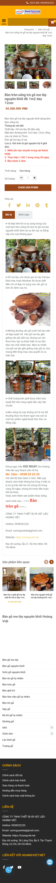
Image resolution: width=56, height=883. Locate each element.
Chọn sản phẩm (28, 187)
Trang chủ (30, 29)
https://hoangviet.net (27, 537)
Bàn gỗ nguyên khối (13, 666)
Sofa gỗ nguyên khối (13, 672)
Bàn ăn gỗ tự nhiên (12, 678)
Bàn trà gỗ (8, 702)
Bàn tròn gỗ (45, 29)
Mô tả (8, 214)
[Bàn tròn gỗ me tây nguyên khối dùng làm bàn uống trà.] (28, 11)
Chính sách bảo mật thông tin (18, 795)
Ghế (4, 727)
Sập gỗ (6, 709)
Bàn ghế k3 (8, 690)
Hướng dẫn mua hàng (14, 790)
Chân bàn (7, 733)
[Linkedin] (28, 205)
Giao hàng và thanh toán (16, 785)
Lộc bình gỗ (8, 739)
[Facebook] (9, 205)
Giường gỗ (8, 721)
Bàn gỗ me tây (10, 659)
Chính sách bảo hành (14, 780)
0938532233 (47, 3)
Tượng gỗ (7, 746)
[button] (52, 23)
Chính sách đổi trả (12, 775)
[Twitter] (19, 205)
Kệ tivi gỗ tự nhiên (12, 715)
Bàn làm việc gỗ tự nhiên (16, 696)
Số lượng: (10, 178)
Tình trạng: (11, 170)
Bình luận (24, 214)
